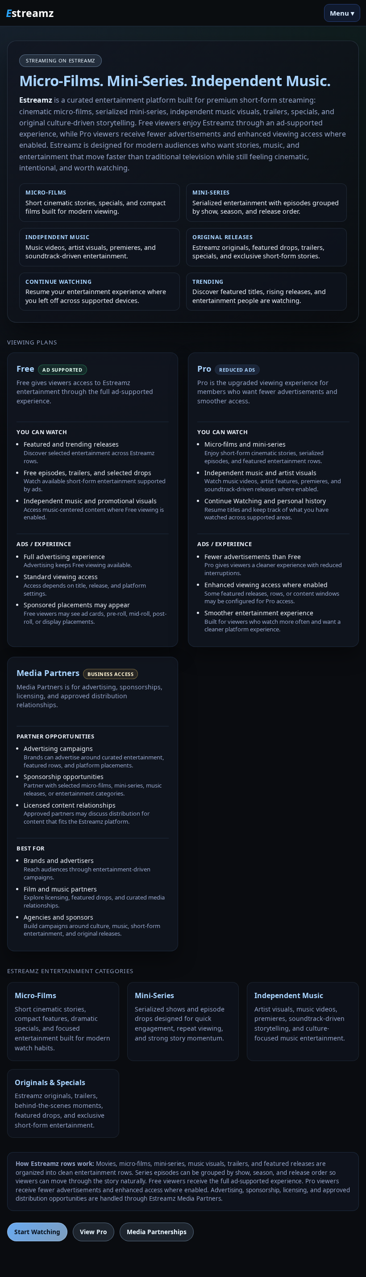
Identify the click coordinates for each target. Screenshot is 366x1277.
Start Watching (37, 1231)
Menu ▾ (342, 12)
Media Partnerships (157, 1231)
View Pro (93, 1231)
